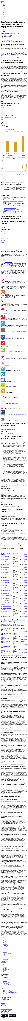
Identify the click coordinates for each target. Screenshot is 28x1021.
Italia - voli (3, 1003)
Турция (4, 942)
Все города (5, 959)
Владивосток (6, 969)
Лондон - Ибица (4, 569)
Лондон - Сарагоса (5, 611)
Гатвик (2, 231)
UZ (4, 7)
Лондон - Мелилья (5, 613)
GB (4, 10)
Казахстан (5, 945)
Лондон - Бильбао (5, 577)
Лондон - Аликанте (5, 556)
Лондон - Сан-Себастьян (6, 600)
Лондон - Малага (4, 559)
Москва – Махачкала (7, 991)
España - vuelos (4, 1000)
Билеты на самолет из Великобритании (12, 203)
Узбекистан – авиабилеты (6, 1009)
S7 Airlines (5, 978)
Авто (4, 31)
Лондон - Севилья (5, 587)
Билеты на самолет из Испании (10, 205)
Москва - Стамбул (7, 995)
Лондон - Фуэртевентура (6, 595)
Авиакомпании (5, 974)
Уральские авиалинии (8, 979)
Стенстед (3, 240)
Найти (25, 554)
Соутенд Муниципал (5, 238)
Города (3, 948)
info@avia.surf (12, 1019)
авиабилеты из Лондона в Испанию (14, 211)
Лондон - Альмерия (5, 582)
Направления (5, 986)
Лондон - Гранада (5, 593)
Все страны (5, 946)
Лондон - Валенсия (5, 564)
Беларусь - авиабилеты (6, 1007)
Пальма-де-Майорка (7, 40)
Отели (4, 29)
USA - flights (3, 1005)
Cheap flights (3, 998)
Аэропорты (4, 961)
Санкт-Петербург (7, 953)
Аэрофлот (5, 977)
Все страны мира (7, 36)
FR (3, 14)
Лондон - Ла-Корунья (5, 616)
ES (3, 12)
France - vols (3, 1001)
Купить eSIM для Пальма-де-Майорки (9, 490)
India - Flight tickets (5, 1011)
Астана (4, 955)
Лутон (2, 235)
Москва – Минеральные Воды (10, 992)
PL (3, 18)
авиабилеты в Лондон (12, 206)
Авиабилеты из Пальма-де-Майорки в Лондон (13, 197)
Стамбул (5, 957)
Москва (5, 952)
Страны (4, 936)
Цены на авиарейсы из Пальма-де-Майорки (13, 201)
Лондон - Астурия (5, 598)
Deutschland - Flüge (5, 999)
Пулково (5, 967)
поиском (23, 79)
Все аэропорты (6, 971)
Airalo (10, 485)
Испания (5, 37)
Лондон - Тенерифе (5, 567)
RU (1, 2)
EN (4, 9)
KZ (4, 4)
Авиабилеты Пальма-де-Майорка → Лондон (10, 33)
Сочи (4, 954)
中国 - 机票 (3, 1004)
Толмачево (5, 968)
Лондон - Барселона (5, 561)
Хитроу (2, 242)
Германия (5, 944)
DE (4, 11)
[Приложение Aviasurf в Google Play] (12, 1016)
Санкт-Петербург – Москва (9, 993)
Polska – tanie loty (4, 1012)
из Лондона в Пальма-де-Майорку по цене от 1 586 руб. (13, 54)
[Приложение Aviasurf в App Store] (5, 1016)
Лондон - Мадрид (5, 572)
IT (3, 15)
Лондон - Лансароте (5, 590)
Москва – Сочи (6, 990)
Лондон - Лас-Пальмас (6, 606)
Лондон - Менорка (5, 585)
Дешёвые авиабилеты (8, 35)
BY (4, 5)
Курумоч (5, 970)
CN (4, 16)
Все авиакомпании (7, 984)
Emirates (5, 981)
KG (4, 8)
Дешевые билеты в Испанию (9, 208)
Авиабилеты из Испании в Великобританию (13, 212)
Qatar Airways (6, 983)
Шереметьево (6, 966)
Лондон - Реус (4, 574)
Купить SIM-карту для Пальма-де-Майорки (10, 506)
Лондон (5, 39)
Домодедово (6, 964)
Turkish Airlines (6, 982)
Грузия (4, 941)
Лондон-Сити (4, 233)
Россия (4, 939)
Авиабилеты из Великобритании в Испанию (13, 213)
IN (3, 17)
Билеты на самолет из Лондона (10, 199)
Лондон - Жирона (5, 580)
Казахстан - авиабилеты (6, 1006)
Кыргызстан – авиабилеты (6, 1010)
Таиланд (5, 940)
